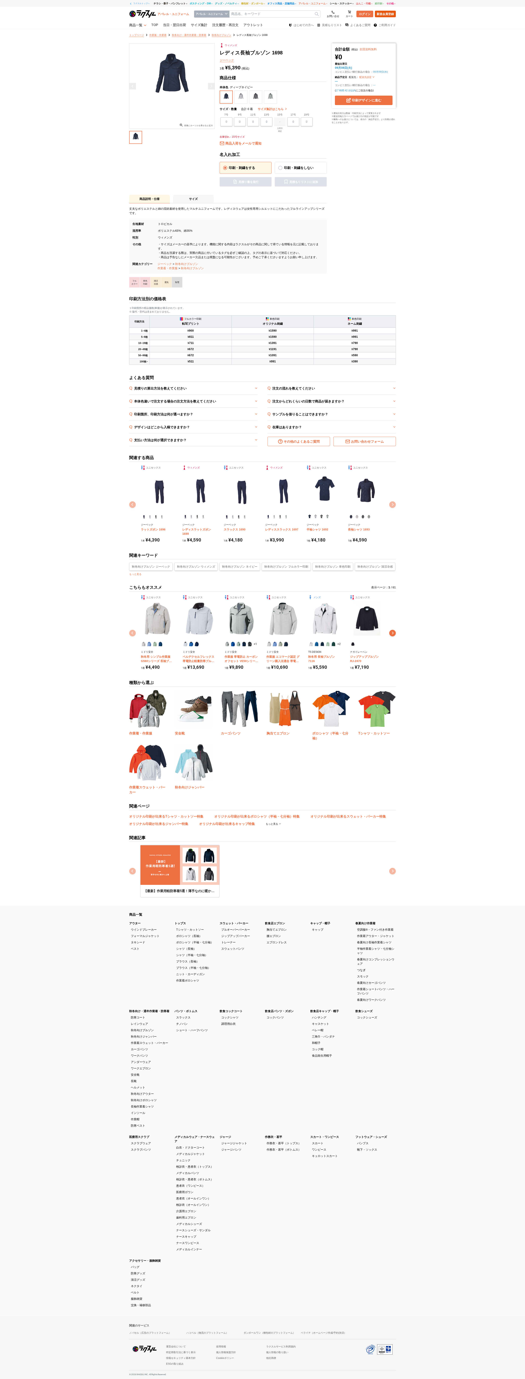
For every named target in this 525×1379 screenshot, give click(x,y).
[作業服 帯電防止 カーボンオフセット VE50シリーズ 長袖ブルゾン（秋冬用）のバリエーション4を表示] (244, 644)
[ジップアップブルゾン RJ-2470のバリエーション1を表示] (353, 644)
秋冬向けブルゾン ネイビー (239, 566)
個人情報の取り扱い (277, 1352)
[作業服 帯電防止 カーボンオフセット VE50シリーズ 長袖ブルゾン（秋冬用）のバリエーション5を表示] (249, 644)
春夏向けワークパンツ (371, 999)
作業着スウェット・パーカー (149, 1043)
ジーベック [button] (227, 60)
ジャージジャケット (234, 1143)
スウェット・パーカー (234, 923)
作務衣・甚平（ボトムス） (284, 1149)
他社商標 (271, 1358)
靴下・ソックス (367, 1149)
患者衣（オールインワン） (193, 1198)
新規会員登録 (385, 14)
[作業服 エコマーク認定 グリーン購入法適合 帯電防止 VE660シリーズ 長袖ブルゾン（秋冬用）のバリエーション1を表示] (269, 644)
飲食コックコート (231, 1011)
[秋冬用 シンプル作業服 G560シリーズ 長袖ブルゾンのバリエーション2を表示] (149, 644)
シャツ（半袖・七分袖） (192, 955)
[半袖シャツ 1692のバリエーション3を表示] (321, 517)
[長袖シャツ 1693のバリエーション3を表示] (363, 517)
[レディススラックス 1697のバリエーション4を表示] (286, 517)
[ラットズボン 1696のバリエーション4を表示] (162, 517)
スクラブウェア (141, 1143)
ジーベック (165, 264)
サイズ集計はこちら (271, 109)
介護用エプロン (186, 1211)
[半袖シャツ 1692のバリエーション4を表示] (327, 517)
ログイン (365, 14)
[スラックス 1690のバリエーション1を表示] (227, 517)
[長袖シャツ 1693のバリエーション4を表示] (369, 517)
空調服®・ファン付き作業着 (375, 929)
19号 (306, 114)
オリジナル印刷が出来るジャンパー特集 (158, 824)
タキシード (138, 942)
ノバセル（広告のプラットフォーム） (150, 1332)
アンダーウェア (141, 1062)
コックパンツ (275, 1017)
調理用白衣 (228, 1023)
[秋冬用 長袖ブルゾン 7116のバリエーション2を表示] (316, 644)
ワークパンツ (139, 1055)
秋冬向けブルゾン (186, 264)
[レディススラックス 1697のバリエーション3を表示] (280, 517)
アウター (135, 923)
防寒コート (138, 1017)
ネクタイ (136, 1286)
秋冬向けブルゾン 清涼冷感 (375, 566)
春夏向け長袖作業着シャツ (374, 942)
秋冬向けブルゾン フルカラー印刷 (286, 566)
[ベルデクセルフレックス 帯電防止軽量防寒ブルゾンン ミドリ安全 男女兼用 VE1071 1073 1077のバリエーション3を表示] (197, 644)
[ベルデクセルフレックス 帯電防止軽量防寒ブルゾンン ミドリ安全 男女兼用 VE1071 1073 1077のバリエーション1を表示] (185, 644)
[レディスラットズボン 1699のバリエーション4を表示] (203, 517)
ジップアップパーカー (235, 936)
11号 (253, 114)
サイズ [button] (193, 198)
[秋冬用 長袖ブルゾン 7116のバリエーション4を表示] (328, 644)
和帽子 (316, 1043)
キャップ (317, 929)
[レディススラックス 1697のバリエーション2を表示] (274, 517)
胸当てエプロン (277, 929)
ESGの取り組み (175, 1363)
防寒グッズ (138, 1273)
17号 (293, 114)
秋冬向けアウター (142, 1093)
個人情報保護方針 (226, 1352)
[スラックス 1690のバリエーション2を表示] (233, 517)
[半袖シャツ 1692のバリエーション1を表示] (310, 517)
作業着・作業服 (168, 268)
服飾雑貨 (136, 1298)
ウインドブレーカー (144, 929)
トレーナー (228, 942)
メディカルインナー (189, 1249)
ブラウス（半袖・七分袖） (193, 967)
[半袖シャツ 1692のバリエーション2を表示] (315, 517)
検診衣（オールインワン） (193, 1204)
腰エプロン (274, 936)
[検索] (316, 14)
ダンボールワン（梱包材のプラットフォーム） (269, 1332)
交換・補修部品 (141, 1305)
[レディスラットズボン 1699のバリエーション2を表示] (191, 517)
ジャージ (225, 1136)
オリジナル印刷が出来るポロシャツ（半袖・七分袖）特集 (257, 816)
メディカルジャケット (190, 1154)
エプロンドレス (277, 942)
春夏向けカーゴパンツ (371, 982)
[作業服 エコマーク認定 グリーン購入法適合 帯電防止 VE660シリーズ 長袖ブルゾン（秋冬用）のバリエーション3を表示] (280, 644)
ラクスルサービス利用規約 (281, 1346)
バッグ (135, 1267)
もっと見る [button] (135, 574)
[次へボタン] (392, 633)
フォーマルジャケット (145, 936)
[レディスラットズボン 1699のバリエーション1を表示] (185, 517)
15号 (280, 114)
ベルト (135, 1292)
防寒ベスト (138, 1125)
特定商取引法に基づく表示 (181, 1352)
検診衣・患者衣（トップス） (194, 1166)
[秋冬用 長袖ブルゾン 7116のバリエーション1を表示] (311, 644)
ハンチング (319, 1017)
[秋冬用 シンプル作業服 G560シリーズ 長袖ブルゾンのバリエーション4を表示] (160, 644)
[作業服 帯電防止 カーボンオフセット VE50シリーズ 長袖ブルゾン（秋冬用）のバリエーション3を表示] (238, 644)
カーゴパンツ (139, 1049)
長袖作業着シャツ (142, 1106)
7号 (226, 114)
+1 (255, 644)
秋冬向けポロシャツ (144, 1100)
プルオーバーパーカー (235, 929)
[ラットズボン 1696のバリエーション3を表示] (156, 517)
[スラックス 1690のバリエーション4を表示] (245, 517)
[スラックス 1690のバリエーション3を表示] (239, 517)
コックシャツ (230, 1017)
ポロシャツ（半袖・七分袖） (194, 942)
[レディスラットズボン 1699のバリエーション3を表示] (197, 517)
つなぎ (361, 970)
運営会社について (176, 1346)
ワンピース (319, 1149)
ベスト (135, 948)
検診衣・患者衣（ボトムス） (194, 1179)
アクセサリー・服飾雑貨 (145, 1260)
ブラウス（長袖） (187, 961)
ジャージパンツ (231, 1149)
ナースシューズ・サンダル (193, 1230)
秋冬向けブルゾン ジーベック (151, 566)
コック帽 (317, 1049)
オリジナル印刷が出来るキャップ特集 (227, 824)
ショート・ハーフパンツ (192, 1030)
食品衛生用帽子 (322, 1055)
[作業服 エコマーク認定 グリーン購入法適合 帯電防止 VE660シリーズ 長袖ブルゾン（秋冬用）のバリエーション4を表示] (286, 644)
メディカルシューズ (189, 1224)
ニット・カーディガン (190, 974)
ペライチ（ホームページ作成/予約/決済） (323, 1332)
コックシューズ (367, 1017)
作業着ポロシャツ (187, 980)
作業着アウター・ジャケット (375, 936)
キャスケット (320, 1023)
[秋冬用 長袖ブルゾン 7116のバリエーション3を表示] (322, 644)
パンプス (363, 1143)
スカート (317, 1143)
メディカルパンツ (187, 1173)
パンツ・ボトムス (186, 1011)
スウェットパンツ (232, 948)
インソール (138, 1112)
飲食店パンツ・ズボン (279, 1011)
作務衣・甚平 (273, 1136)
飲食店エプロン (275, 923)
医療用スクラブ (139, 1136)
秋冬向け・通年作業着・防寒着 (149, 1011)
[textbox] (274, 14)
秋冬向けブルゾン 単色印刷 (332, 566)
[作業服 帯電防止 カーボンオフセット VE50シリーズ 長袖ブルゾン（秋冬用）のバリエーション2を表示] (233, 644)
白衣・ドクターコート (190, 1147)
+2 (339, 644)
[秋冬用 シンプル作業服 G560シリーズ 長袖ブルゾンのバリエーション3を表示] (155, 644)
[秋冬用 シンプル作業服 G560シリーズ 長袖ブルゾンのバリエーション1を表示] (143, 644)
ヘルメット (138, 1087)
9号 (240, 114)
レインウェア (139, 1023)
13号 (266, 114)
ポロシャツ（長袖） (189, 936)
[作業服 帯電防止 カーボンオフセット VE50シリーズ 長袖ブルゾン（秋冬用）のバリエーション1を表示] (227, 644)
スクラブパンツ (141, 1149)
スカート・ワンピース (324, 1136)
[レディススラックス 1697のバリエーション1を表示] (268, 517)
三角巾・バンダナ (323, 1036)
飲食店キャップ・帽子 (324, 1011)
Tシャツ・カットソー (190, 929)
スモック (363, 976)
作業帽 (135, 1119)
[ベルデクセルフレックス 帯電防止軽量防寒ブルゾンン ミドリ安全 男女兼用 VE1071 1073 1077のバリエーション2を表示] (191, 644)
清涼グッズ (138, 1279)
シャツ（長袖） (186, 948)
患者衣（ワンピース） (190, 1185)
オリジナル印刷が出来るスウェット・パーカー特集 (348, 816)
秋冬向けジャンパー (144, 1036)
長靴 (134, 1081)
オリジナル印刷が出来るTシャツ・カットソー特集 (166, 816)
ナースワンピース (187, 1243)
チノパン (182, 1023)
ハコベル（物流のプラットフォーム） (207, 1332)
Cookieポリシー (225, 1358)
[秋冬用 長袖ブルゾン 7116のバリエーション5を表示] (333, 644)
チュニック (183, 1160)
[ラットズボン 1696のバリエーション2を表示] (150, 517)
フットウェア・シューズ (371, 1136)
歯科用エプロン (186, 1217)
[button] (138, 25)
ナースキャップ (186, 1236)
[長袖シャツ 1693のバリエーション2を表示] (357, 517)
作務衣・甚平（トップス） (284, 1143)
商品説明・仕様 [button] (149, 198)
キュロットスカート (325, 1156)
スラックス (183, 1017)
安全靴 (135, 1074)
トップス (180, 923)
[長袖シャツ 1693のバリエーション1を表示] (351, 517)
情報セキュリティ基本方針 (181, 1358)
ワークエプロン (141, 1068)
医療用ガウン (184, 1192)
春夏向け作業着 (365, 923)
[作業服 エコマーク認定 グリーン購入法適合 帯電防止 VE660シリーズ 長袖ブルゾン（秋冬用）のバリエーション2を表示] (274, 644)
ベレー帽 (317, 1030)
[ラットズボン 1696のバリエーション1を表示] (144, 517)
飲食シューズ (364, 1011)
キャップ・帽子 (320, 923)
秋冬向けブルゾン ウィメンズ (196, 566)
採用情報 (221, 1346)
